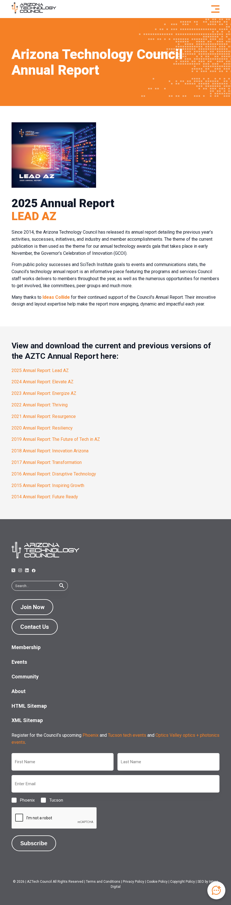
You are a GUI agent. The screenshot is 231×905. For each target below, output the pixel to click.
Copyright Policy (182, 882)
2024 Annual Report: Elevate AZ (43, 381)
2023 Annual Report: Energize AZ (44, 393)
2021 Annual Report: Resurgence (44, 416)
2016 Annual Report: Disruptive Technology (54, 474)
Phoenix (91, 735)
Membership (26, 647)
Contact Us (34, 626)
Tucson (51, 800)
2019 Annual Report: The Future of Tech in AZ (56, 439)
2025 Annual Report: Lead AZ (40, 370)
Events (19, 662)
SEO (200, 882)
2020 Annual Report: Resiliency (42, 428)
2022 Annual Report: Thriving (40, 405)
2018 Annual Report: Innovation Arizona (50, 450)
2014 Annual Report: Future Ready (45, 496)
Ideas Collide (56, 297)
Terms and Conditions (103, 882)
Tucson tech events (127, 735)
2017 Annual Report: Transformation (47, 462)
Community (25, 677)
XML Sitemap (27, 720)
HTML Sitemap (29, 706)
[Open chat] (216, 890)
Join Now (32, 607)
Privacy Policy (133, 882)
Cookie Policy (157, 882)
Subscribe (33, 843)
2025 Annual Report (63, 203)
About (19, 691)
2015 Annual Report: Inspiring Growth (48, 485)
